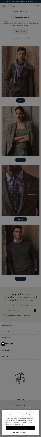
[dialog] (20, 218)
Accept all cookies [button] (20, 428)
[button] (20, 432)
